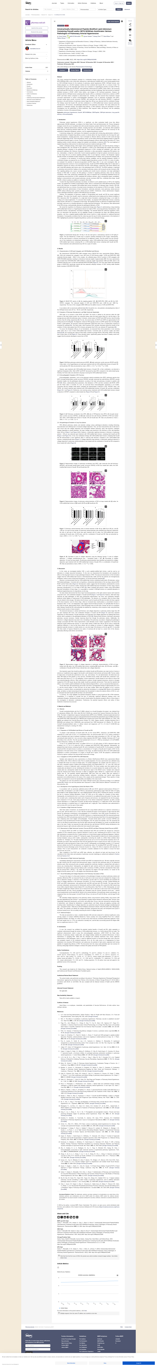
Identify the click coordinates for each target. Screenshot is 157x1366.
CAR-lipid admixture (105, 112)
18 (118, 169)
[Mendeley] (77, 1217)
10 (68, 147)
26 (109, 603)
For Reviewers (83, 1341)
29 (90, 789)
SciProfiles (100, 1347)
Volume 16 (44, 14)
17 (100, 167)
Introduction (30, 84)
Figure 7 (78, 439)
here (65, 1258)
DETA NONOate (87, 112)
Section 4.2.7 (66, 856)
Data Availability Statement (33, 101)
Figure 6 (75, 432)
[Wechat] (71, 1217)
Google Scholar (93, 1016)
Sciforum (99, 1339)
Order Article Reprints (113, 21)
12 (79, 153)
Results (28, 86)
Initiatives (93, 3)
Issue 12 (50, 14)
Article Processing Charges (68, 1339)
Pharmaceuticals (35, 14)
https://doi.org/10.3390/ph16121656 (86, 59)
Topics (62, 3)
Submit (129, 3)
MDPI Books (100, 1341)
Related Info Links (30, 54)
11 (70, 151)
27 (110, 627)
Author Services (82, 3)
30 (76, 892)
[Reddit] (74, 1217)
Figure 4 (69, 390)
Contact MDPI (65, 1345)
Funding (29, 95)
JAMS (98, 1351)
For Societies (82, 1349)
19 (68, 173)
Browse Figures (75, 70)
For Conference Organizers (86, 1351)
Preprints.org (100, 1343)
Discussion (29, 88)
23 (61, 332)
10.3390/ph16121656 (59, 14)
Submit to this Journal (36, 28)
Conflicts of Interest (31, 103)
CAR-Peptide (95, 112)
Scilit (98, 1345)
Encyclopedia (100, 1349)
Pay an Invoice (65, 1341)
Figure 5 (68, 432)
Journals (54, 3)
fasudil (80, 112)
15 (97, 162)
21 (62, 185)
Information (71, 3)
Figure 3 (74, 334)
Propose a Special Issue (37, 36)
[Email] (58, 1217)
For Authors (82, 1339)
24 (63, 332)
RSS (121, 1327)
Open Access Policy (66, 1343)
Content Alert (128, 1327)
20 (98, 178)
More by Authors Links (31, 58)
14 (118, 156)
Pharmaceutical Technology (84, 66)
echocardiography (67, 114)
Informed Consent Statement (34, 99)
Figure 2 (95, 262)
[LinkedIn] (65, 1217)
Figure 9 (104, 612)
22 (115, 327)
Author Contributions (32, 94)
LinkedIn (117, 1339)
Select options (30, 1346)
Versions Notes (87, 70)
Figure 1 (99, 207)
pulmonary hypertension (70, 112)
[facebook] (68, 1217)
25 (61, 383)
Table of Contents (30, 79)
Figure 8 (73, 443)
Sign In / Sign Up (119, 3)
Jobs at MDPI (64, 1347)
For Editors (82, 1343)
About (101, 3)
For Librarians (83, 1345)
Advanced (127, 9)
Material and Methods (32, 90)
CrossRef (92, 1020)
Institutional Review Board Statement (36, 97)
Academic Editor (30, 44)
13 (88, 154)
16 (115, 162)
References (29, 105)
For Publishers (83, 1347)
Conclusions (30, 92)
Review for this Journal (36, 32)
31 (78, 892)
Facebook (118, 1341)
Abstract (29, 82)
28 (109, 673)
